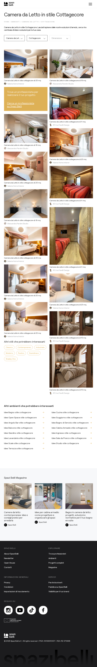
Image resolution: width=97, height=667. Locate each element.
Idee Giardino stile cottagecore (18, 433)
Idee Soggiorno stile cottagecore (67, 417)
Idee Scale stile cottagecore (17, 443)
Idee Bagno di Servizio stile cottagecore (70, 422)
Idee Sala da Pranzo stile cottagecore (69, 438)
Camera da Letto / (31, 22)
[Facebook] (43, 610)
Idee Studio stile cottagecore (65, 443)
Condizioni (8, 587)
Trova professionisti (57, 553)
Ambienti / (16, 22)
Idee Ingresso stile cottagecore (66, 433)
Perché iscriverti (55, 582)
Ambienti (52, 558)
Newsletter (9, 558)
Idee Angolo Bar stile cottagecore (19, 422)
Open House (9, 562)
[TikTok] (31, 610)
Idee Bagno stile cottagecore (17, 412)
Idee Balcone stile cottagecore (18, 428)
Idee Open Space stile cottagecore (20, 417)
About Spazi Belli (11, 553)
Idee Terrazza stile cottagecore (18, 448)
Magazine (52, 567)
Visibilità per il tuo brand (58, 591)
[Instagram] (8, 610)
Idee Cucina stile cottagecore (65, 412)
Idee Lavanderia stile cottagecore (19, 438)
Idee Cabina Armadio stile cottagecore (69, 428)
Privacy (7, 582)
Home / (7, 22)
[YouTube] (20, 610)
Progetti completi (56, 562)
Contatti (7, 567)
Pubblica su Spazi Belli (57, 587)
